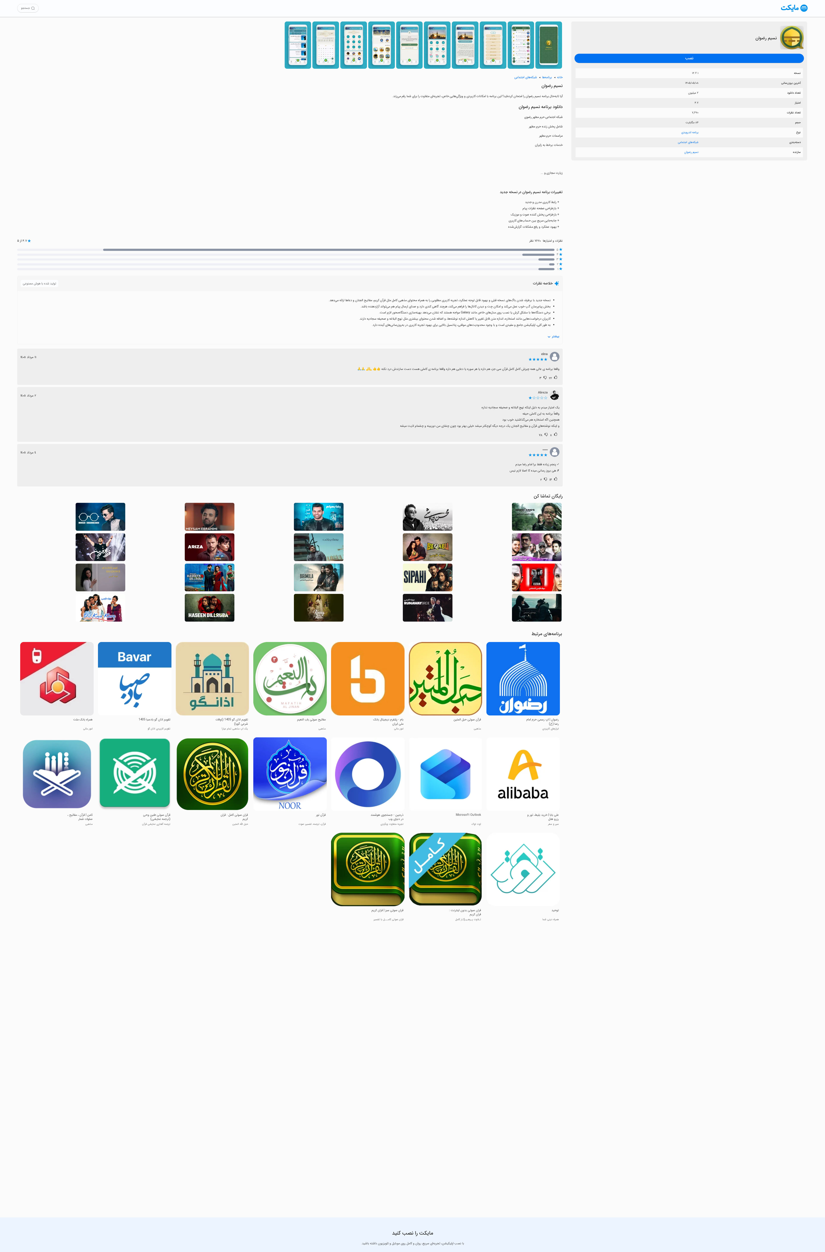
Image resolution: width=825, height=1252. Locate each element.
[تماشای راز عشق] (427, 548)
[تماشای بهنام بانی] (319, 548)
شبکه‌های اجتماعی (688, 142)
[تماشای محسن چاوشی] (427, 518)
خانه (560, 77)
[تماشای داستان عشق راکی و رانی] (319, 609)
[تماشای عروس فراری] (427, 609)
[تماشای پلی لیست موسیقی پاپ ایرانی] (537, 548)
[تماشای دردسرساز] (209, 548)
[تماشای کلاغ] (537, 579)
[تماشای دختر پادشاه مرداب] (537, 518)
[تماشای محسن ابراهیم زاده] (100, 518)
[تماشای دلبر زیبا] (209, 609)
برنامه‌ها (547, 77)
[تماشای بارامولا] (319, 579)
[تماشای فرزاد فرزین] (100, 548)
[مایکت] (794, 11)
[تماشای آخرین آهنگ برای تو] (537, 609)
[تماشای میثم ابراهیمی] (209, 518)
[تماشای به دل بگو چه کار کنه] (100, 609)
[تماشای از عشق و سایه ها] (100, 579)
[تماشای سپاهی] (427, 579)
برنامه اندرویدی (689, 132)
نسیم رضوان (691, 152)
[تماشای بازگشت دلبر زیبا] (209, 579)
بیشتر (555, 336)
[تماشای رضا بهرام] (319, 518)
